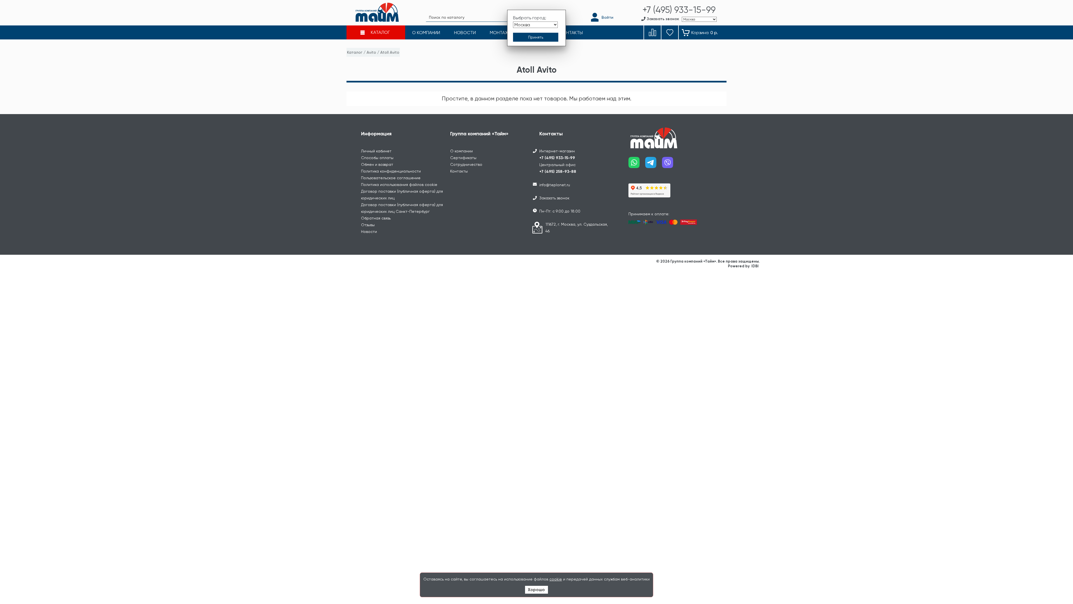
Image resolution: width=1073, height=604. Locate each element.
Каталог (354, 52)
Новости (369, 231)
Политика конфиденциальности (391, 171)
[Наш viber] (670, 164)
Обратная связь (376, 218)
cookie (555, 579)
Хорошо (536, 589)
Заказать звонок (554, 198)
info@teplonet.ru (554, 185)
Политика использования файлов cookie (399, 184)
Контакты (459, 171)
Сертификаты (463, 157)
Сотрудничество (466, 164)
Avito (371, 52)
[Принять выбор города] (535, 37)
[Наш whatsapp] (636, 164)
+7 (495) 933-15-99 (557, 157)
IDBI (755, 266)
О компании (461, 151)
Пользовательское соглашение (391, 178)
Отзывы (368, 225)
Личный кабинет (376, 151)
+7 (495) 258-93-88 (557, 171)
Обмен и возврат (377, 164)
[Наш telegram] (653, 164)
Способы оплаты (377, 157)
